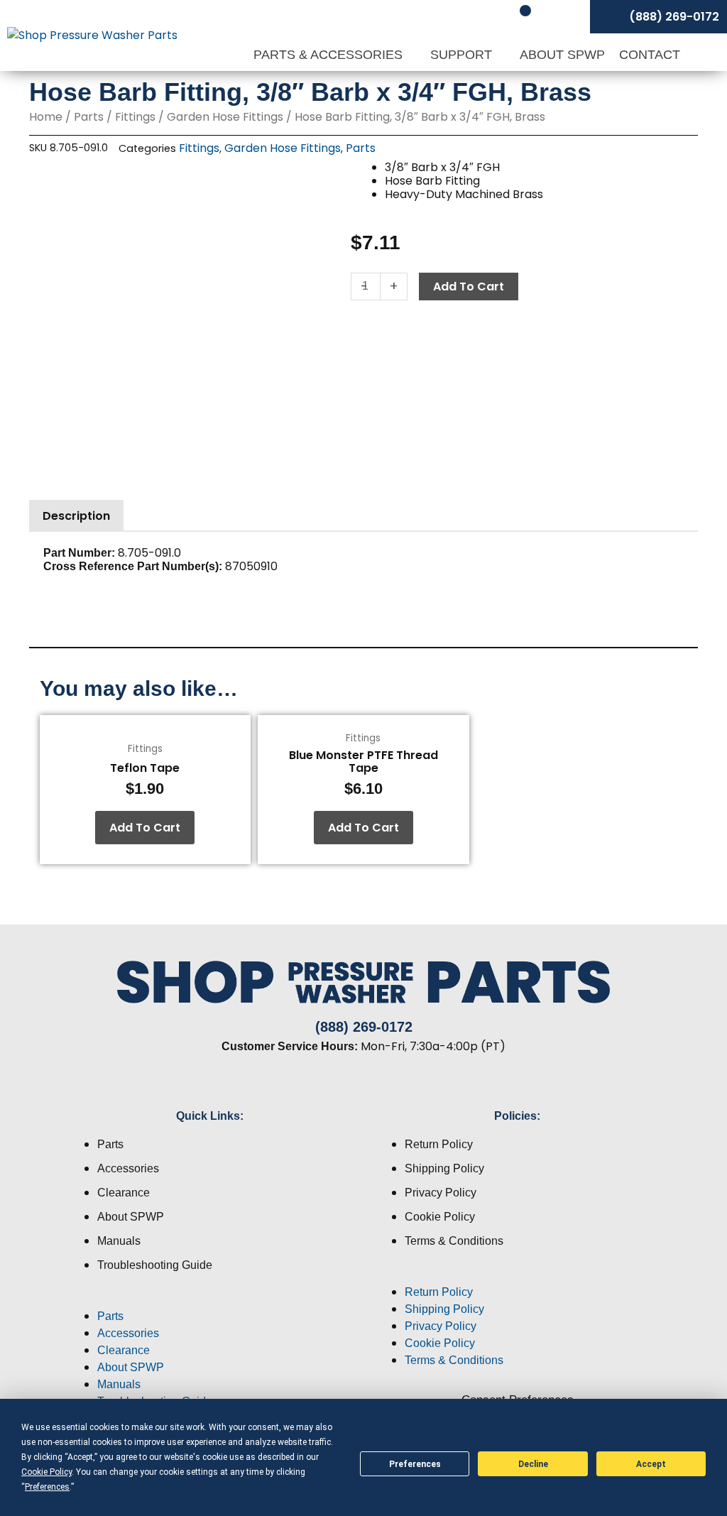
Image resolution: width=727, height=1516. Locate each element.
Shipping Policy (444, 1168)
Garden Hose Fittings (225, 117)
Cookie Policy (440, 1217)
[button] (209, 1299)
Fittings (135, 117)
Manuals (119, 1241)
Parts (89, 117)
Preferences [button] (47, 1487)
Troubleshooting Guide (154, 1265)
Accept (651, 1464)
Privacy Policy (440, 1193)
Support (463, 55)
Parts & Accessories (329, 55)
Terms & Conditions (454, 1241)
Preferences (415, 1464)
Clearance (123, 1193)
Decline (533, 1464)
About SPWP (562, 55)
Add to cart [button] (144, 827)
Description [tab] (76, 516)
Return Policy (439, 1144)
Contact (649, 55)
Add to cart (468, 286)
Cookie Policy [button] (46, 1472)
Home (45, 117)
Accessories (128, 1168)
